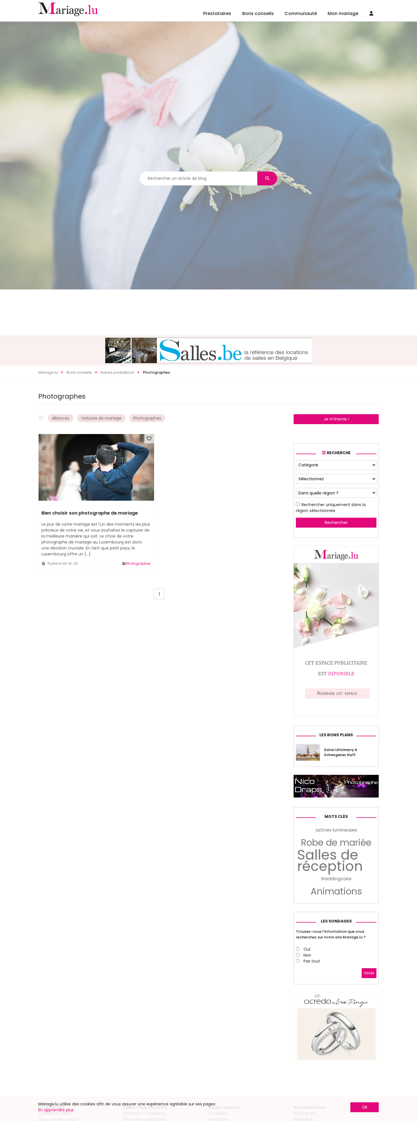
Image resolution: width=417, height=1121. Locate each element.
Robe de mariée (336, 842)
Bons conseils (258, 13)
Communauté (301, 13)
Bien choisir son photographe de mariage (89, 513)
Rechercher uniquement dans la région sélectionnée (331, 507)
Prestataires (217, 13)
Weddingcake (336, 878)
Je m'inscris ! (336, 419)
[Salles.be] (208, 362)
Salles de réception (330, 861)
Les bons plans (336, 735)
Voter (369, 973)
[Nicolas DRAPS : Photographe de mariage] (336, 796)
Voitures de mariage (101, 418)
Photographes (147, 418)
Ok (364, 1107)
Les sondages (336, 921)
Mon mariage (343, 13)
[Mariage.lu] (336, 714)
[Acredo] (336, 1062)
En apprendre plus (56, 1110)
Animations (336, 891)
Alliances (60, 418)
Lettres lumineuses (336, 830)
